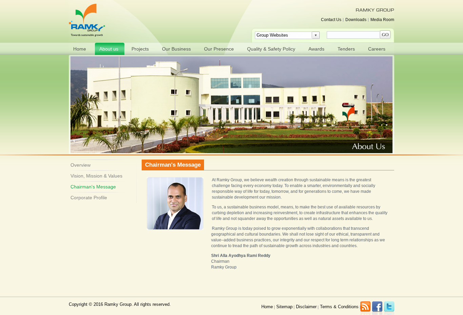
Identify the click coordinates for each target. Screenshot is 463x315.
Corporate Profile (89, 197)
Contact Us (331, 19)
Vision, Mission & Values (96, 176)
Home (267, 306)
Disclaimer (306, 306)
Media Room (382, 19)
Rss (365, 308)
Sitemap (284, 306)
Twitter (389, 308)
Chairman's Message (93, 186)
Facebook (377, 308)
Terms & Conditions (339, 306)
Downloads (355, 19)
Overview (80, 165)
